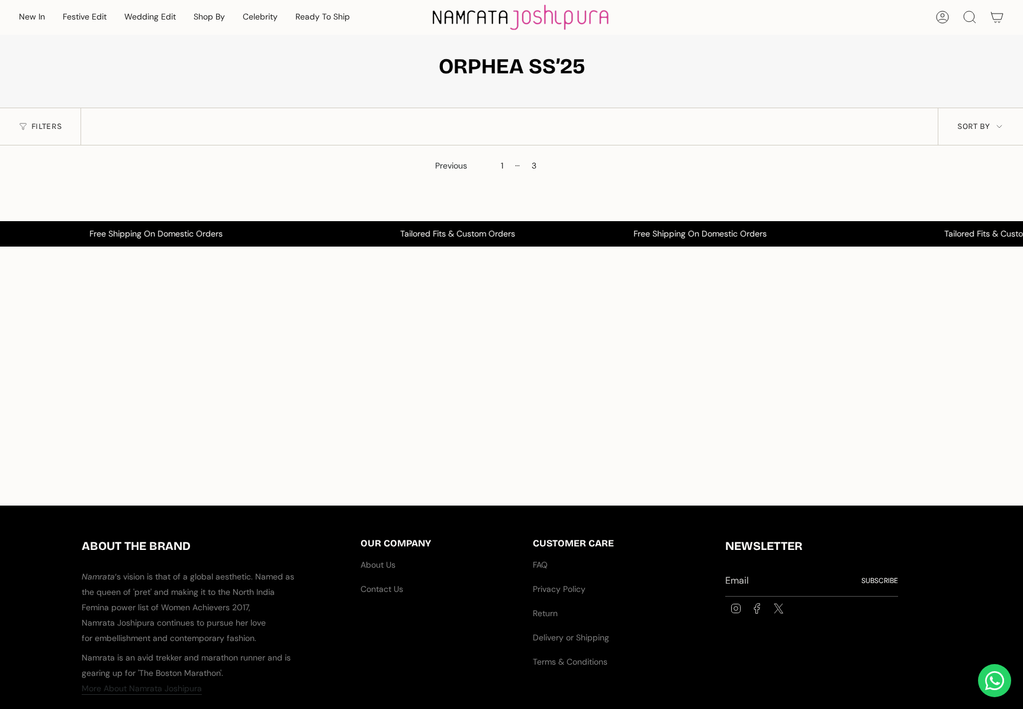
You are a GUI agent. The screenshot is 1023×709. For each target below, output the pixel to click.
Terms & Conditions (570, 661)
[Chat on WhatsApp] (994, 680)
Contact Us (382, 589)
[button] (32, 17)
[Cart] (997, 17)
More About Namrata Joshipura (142, 688)
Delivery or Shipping (571, 637)
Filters (46, 126)
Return (545, 613)
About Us (378, 564)
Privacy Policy (559, 589)
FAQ (540, 564)
